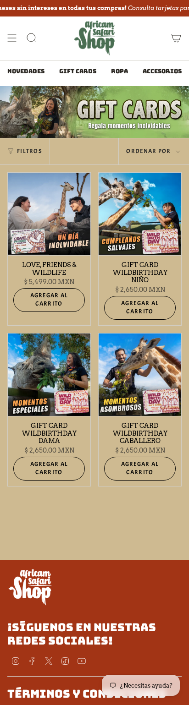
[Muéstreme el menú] (12, 38)
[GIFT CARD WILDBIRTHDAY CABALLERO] (140, 374)
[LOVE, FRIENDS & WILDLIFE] (49, 214)
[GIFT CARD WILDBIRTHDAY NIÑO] (140, 214)
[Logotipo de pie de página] (30, 587)
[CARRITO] (176, 38)
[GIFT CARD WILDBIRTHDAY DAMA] (49, 374)
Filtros (29, 151)
